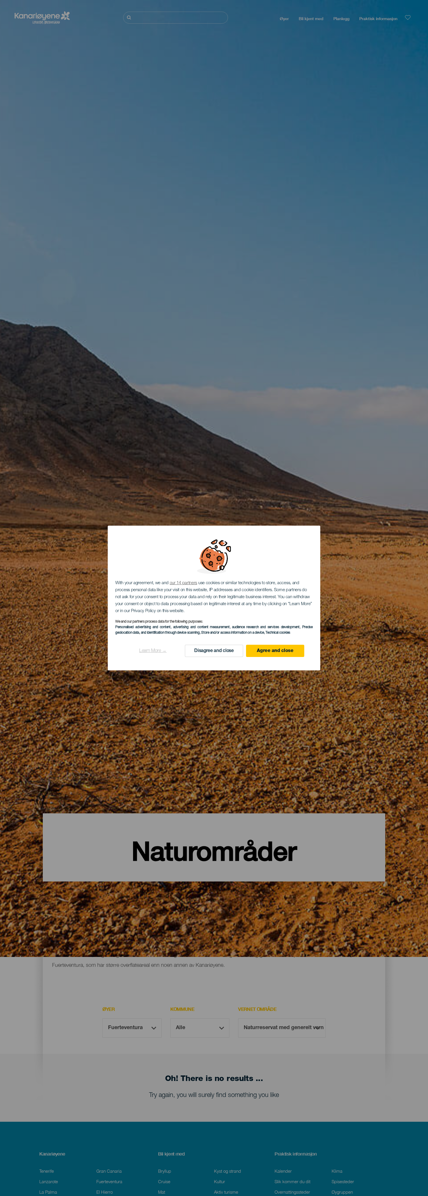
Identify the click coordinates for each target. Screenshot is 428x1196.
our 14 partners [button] (183, 583)
